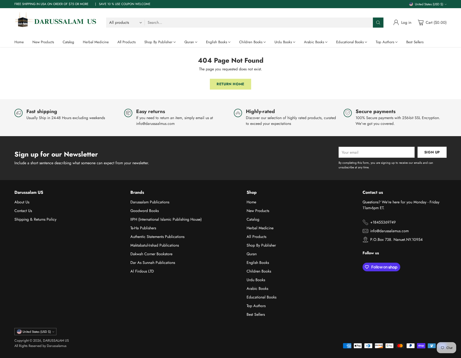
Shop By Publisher (261, 245)
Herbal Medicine (260, 228)
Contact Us (23, 210)
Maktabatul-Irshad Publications (154, 245)
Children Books (259, 271)
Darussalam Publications (149, 202)
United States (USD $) (429, 4)
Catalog (253, 219)
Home (251, 202)
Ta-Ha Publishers (143, 228)
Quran (252, 254)
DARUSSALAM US (56, 340)
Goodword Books (144, 210)
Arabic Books (257, 288)
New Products (258, 210)
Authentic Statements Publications (157, 236)
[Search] (378, 23)
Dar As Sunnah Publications (152, 262)
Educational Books (261, 297)
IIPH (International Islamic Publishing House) (166, 219)
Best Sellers (256, 314)
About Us (21, 202)
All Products (256, 236)
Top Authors (256, 306)
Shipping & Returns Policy (35, 219)
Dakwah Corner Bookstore (151, 254)
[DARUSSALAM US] (56, 22)
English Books (258, 262)
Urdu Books (256, 280)
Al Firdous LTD (142, 271)
